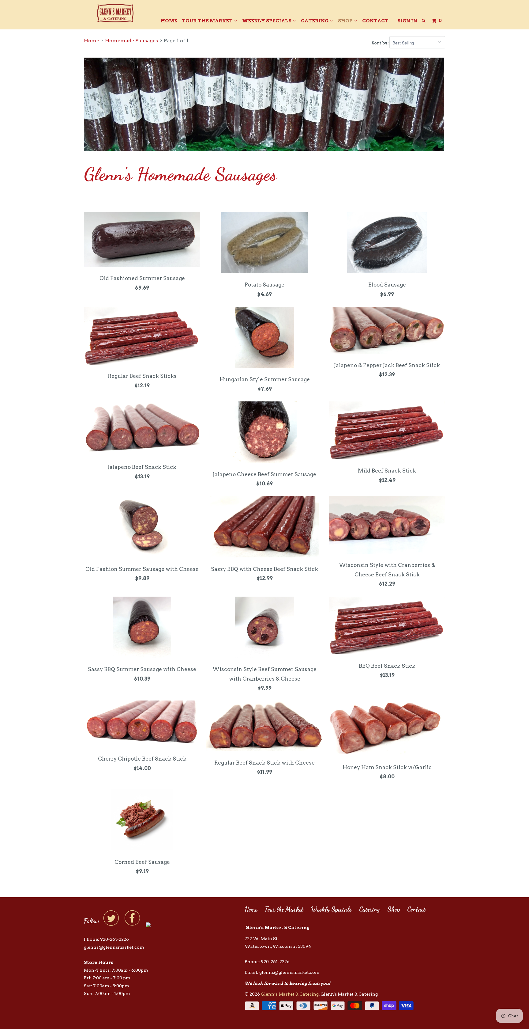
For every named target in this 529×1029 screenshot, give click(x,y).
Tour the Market (208, 21)
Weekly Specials (267, 21)
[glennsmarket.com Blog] (148, 924)
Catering (315, 21)
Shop (346, 21)
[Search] (424, 20)
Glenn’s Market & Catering (290, 994)
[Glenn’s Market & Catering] (115, 13)
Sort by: (380, 43)
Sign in (407, 21)
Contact (375, 21)
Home (169, 21)
